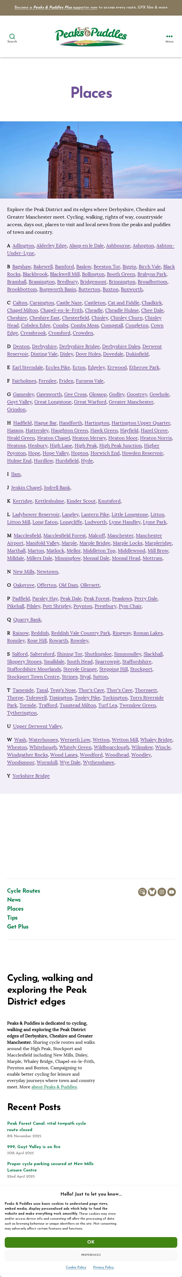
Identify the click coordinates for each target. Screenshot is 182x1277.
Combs (60, 325)
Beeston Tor (107, 266)
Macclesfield (27, 535)
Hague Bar (45, 423)
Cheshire (17, 318)
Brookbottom (22, 289)
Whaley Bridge (156, 739)
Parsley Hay (45, 598)
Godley (116, 394)
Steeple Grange (80, 669)
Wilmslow (142, 747)
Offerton (46, 585)
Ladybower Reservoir (35, 514)
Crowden (83, 333)
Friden (66, 381)
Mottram (152, 558)
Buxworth (132, 289)
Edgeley (96, 367)
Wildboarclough (111, 747)
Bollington (93, 274)
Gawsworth (49, 394)
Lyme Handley (125, 522)
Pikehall (15, 606)
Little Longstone (130, 514)
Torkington (115, 697)
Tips (12, 918)
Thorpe (15, 697)
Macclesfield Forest (64, 535)
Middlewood (131, 550)
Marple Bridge (94, 543)
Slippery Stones (24, 661)
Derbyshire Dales (121, 346)
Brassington (42, 281)
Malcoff (96, 535)
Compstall (112, 325)
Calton (20, 302)
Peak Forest (97, 598)
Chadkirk (152, 302)
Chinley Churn (126, 318)
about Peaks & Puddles (54, 1087)
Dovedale (113, 354)
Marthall (16, 550)
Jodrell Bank (57, 487)
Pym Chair (130, 606)
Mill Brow (158, 550)
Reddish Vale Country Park (80, 633)
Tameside (23, 690)
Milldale (15, 558)
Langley (70, 514)
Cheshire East (44, 318)
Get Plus (17, 927)
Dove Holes (88, 354)
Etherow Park (144, 367)
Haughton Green (69, 430)
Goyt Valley (19, 402)
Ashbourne (118, 245)
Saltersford (42, 654)
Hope (34, 453)
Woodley (141, 755)
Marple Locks (127, 543)
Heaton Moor (123, 438)
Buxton (110, 289)
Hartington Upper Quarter (141, 423)
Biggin (129, 266)
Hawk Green (104, 430)
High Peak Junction (120, 445)
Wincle (163, 747)
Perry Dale (146, 598)
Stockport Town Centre (33, 676)
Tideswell (36, 697)
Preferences (91, 1255)
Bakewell (43, 266)
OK (91, 1242)
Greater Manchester (131, 402)
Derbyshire (44, 346)
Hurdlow (43, 460)
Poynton (82, 606)
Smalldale (54, 661)
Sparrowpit (107, 661)
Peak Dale (71, 598)
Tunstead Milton (78, 705)
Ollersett (90, 585)
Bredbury (67, 281)
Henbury (37, 445)
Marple (69, 543)
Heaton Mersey (89, 438)
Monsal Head (126, 558)
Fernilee (48, 381)
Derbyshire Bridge (79, 346)
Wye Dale (70, 762)
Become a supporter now (55, 7)
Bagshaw (21, 266)
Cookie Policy (76, 1267)
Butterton (89, 289)
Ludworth (96, 522)
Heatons (16, 445)
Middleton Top (99, 550)
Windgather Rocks (27, 755)
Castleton (94, 302)
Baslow (83, 266)
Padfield (21, 598)
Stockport (141, 669)
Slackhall (153, 654)
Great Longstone (53, 402)
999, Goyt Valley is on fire (33, 1147)
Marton (36, 550)
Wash (20, 739)
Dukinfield (137, 354)
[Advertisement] (91, 836)
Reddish (40, 633)
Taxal (42, 690)
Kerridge (22, 501)
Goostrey (137, 394)
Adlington (23, 245)
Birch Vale (150, 266)
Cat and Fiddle (123, 302)
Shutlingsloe (98, 654)
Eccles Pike (58, 367)
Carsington (42, 302)
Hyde (87, 460)
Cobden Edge (35, 325)
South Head (80, 661)
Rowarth (58, 640)
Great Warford (90, 402)
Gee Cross (75, 394)
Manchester (120, 535)
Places (15, 909)
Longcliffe (71, 522)
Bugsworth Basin (57, 289)
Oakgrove (24, 585)
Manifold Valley (42, 543)
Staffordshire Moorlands (34, 669)
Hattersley (37, 430)
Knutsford (109, 501)
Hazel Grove (154, 430)
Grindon (16, 409)
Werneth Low (75, 739)
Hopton (79, 453)
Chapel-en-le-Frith (61, 310)
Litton (157, 514)
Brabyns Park (151, 274)
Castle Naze (69, 302)
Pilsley (33, 606)
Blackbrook (35, 274)
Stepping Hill (113, 669)
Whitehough (43, 747)
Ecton (79, 367)
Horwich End (105, 453)
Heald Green (21, 438)
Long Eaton (45, 522)
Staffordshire (136, 661)
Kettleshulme (49, 501)
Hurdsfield (67, 460)
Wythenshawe (98, 762)
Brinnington (122, 281)
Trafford (48, 705)
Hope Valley (56, 453)
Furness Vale (90, 381)
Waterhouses (43, 739)
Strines (69, 676)
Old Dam (68, 585)
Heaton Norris (156, 438)
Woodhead (117, 755)
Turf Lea (107, 705)
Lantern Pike (95, 514)
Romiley (16, 640)
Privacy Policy (103, 1267)
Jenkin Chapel (26, 487)
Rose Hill (37, 640)
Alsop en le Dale (86, 245)
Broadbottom (152, 281)
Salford (20, 654)
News (13, 900)
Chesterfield (75, 318)
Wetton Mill (125, 739)
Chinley (99, 318)
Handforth (70, 423)
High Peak (86, 445)
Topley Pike (87, 697)
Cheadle (94, 310)
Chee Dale (152, 310)
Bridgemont (93, 281)
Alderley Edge (51, 245)
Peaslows (122, 598)
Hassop (15, 430)
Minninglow (68, 558)
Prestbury (105, 606)
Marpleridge (158, 543)
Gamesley (23, 394)
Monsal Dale (96, 558)
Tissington (60, 697)
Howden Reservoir (142, 453)
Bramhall (16, 281)
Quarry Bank (27, 619)
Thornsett (146, 690)
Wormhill (47, 762)
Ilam (16, 474)
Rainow (21, 633)
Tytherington (22, 713)
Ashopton (143, 245)
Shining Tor (69, 654)
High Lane (61, 445)
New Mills (23, 571)
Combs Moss (85, 325)
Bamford (64, 266)
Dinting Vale (44, 354)
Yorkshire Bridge (31, 776)
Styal (85, 676)
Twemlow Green (137, 705)
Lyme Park (154, 522)
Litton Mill (18, 522)
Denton (21, 346)
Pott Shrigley (57, 606)
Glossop (98, 394)
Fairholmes (24, 381)
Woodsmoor (20, 762)
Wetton (101, 739)
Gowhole (159, 394)
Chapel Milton (22, 310)
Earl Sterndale (27, 367)
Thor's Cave (91, 690)
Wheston (17, 747)
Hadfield (22, 423)
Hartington (97, 423)
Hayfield (129, 430)
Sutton (100, 676)
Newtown (47, 571)
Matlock (55, 550)
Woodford (91, 755)
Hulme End (19, 460)
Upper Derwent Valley (37, 726)
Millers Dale (39, 558)
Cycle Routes (23, 891)
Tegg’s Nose (63, 690)
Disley (66, 354)
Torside (27, 705)
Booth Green (121, 274)
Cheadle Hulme (122, 310)
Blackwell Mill (65, 274)
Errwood (117, 367)
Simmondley (127, 654)
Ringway (122, 633)
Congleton (136, 325)
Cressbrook (33, 333)
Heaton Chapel (53, 438)
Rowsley (79, 640)
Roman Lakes (148, 633)
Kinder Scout (81, 501)
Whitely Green (75, 747)
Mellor (74, 550)
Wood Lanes (63, 755)
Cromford (59, 333)
